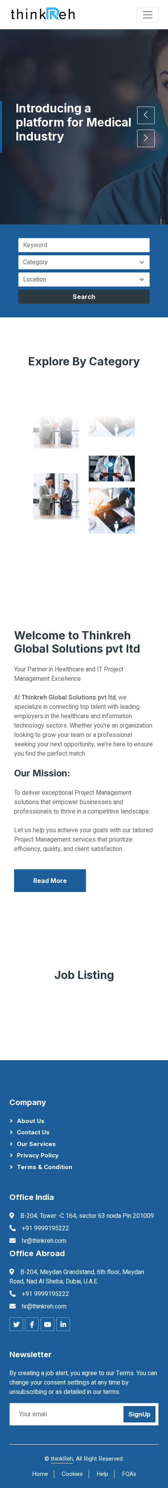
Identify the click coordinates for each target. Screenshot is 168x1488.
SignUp (139, 1414)
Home (40, 1474)
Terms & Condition (44, 1167)
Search (84, 297)
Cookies (72, 1474)
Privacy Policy (38, 1155)
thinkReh (62, 1458)
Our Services (36, 1144)
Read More (50, 881)
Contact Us (33, 1132)
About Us (31, 1121)
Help (102, 1474)
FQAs (129, 1474)
